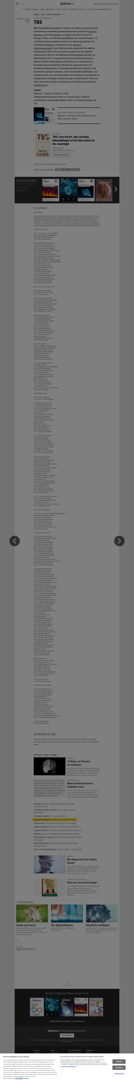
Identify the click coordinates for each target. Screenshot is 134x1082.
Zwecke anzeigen (119, 1073)
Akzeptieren (119, 1061)
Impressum (26, 1078)
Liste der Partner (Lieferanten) (68, 1066)
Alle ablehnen (119, 1067)
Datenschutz (19, 1078)
